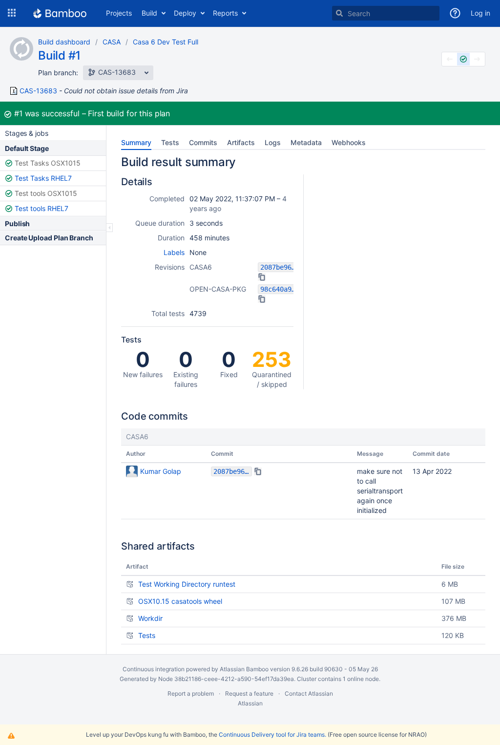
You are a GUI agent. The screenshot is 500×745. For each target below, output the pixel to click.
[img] (262, 277)
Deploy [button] (185, 13)
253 (272, 367)
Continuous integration (154, 669)
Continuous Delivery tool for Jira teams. (272, 734)
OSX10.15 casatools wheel (180, 601)
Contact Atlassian (309, 693)
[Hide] (109, 227)
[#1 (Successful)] (463, 59)
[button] (12, 13)
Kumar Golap (160, 471)
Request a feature (249, 693)
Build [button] (149, 13)
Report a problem (190, 693)
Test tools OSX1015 (46, 193)
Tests (146, 635)
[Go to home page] (59, 13)
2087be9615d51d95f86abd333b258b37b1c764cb (279, 267)
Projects (119, 13)
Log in (480, 13)
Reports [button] (225, 13)
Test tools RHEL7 (41, 208)
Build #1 (59, 55)
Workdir (150, 618)
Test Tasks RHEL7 (43, 178)
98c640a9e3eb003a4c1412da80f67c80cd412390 (279, 289)
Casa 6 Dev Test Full (165, 42)
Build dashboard (64, 42)
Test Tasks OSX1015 (48, 163)
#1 (18, 113)
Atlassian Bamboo (244, 669)
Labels (174, 252)
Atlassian (250, 703)
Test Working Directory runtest (186, 584)
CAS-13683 (38, 91)
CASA (112, 42)
